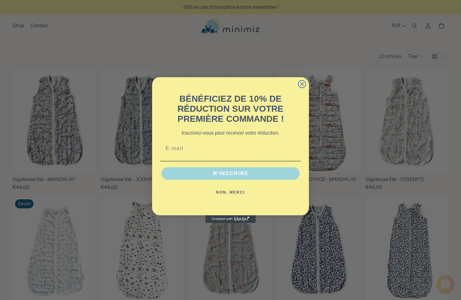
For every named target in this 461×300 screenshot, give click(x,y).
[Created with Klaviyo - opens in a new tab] (230, 219)
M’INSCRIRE (231, 173)
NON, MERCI (230, 192)
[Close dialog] (302, 84)
